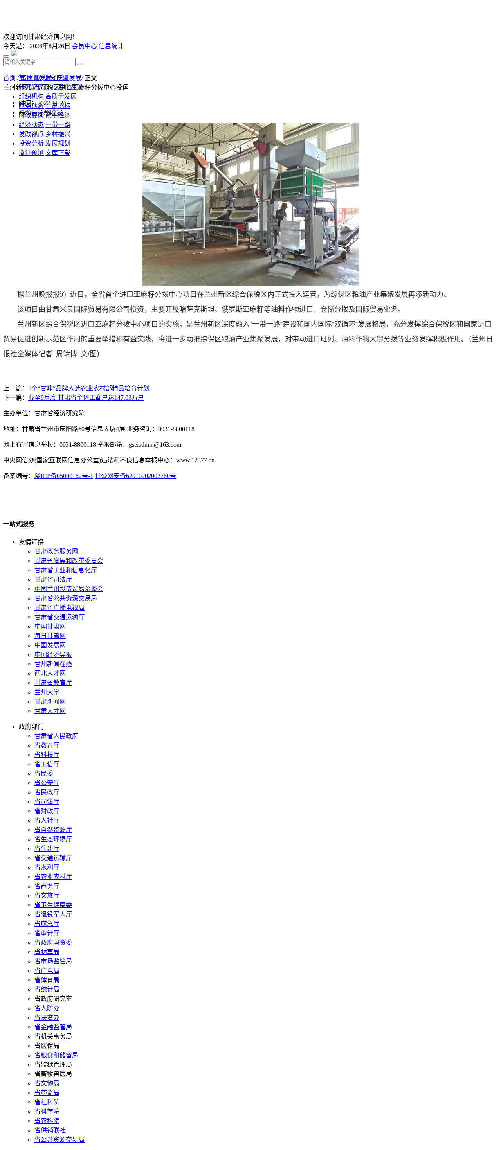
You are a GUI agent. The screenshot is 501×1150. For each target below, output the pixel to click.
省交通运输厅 (53, 858)
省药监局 (46, 1092)
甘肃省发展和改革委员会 (68, 560)
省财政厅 (46, 811)
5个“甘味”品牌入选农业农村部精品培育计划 (89, 388)
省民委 (43, 773)
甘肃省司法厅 (53, 579)
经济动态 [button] (31, 124)
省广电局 (46, 970)
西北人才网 (50, 673)
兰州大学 (46, 692)
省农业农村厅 (53, 876)
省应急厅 (46, 923)
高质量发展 (36, 78)
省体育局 (46, 980)
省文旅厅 (46, 895)
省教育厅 (46, 745)
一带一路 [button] (57, 124)
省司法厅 (46, 801)
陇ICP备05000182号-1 (63, 476)
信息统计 (111, 46)
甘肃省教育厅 (53, 682)
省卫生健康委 (53, 905)
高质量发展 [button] (61, 96)
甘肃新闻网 (50, 701)
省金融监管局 (53, 1027)
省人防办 (46, 1008)
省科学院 (46, 1111)
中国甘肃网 (50, 626)
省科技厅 (46, 754)
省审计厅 (46, 933)
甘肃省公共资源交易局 (65, 598)
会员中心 (84, 46)
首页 (9, 78)
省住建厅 (46, 848)
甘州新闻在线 (53, 664)
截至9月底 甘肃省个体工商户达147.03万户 (86, 397)
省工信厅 (46, 764)
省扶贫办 (46, 1017)
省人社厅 (46, 820)
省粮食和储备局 (56, 1055)
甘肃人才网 (50, 711)
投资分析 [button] (31, 143)
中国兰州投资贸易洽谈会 (68, 589)
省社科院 (46, 1102)
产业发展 (68, 78)
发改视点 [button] (31, 134)
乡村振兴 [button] (57, 134)
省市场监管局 (53, 961)
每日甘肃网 (50, 635)
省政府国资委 (53, 942)
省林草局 (46, 952)
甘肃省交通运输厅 (59, 617)
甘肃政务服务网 (56, 551)
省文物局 (46, 1083)
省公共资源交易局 (59, 1139)
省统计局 (46, 989)
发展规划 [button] (57, 143)
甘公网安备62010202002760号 (135, 476)
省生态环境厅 (53, 839)
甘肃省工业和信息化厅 (65, 570)
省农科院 (46, 1121)
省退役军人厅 (53, 914)
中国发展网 (50, 645)
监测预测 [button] (31, 152)
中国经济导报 (53, 654)
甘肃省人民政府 (56, 736)
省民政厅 (46, 792)
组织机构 (31, 96)
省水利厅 (46, 867)
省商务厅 (46, 886)
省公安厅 (46, 783)
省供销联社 (50, 1130)
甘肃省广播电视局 (59, 607)
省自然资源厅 (53, 830)
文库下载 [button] (57, 152)
